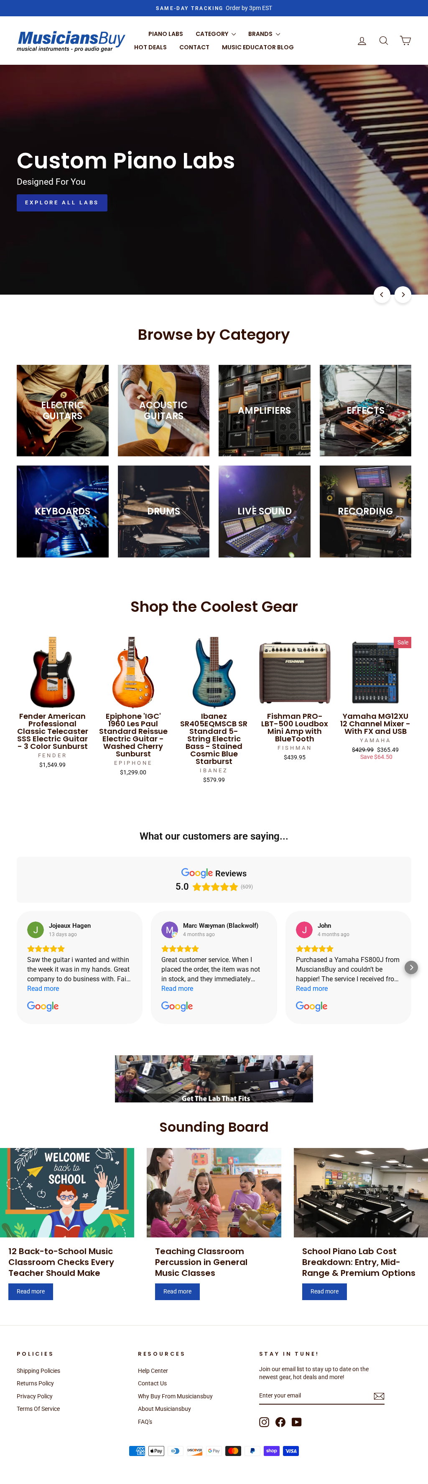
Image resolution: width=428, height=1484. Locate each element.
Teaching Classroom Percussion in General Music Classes (201, 1262)
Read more (31, 1291)
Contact (194, 47)
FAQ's (145, 1421)
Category (212, 34)
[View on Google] (35, 929)
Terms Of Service (38, 1408)
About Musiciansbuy (164, 1408)
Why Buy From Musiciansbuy (175, 1396)
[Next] (403, 294)
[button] (16, 967)
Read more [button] (43, 989)
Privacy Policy (35, 1396)
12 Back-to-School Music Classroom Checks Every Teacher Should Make (61, 1262)
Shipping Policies (38, 1370)
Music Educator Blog (258, 47)
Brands (261, 34)
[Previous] (382, 294)
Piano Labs (165, 34)
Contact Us (152, 1383)
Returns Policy (35, 1383)
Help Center (153, 1370)
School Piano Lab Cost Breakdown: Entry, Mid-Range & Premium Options (358, 1262)
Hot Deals (150, 47)
